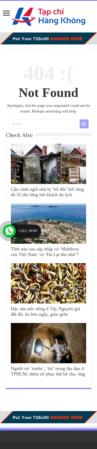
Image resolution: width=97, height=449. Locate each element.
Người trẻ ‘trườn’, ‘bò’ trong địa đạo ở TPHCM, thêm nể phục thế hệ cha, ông (48, 371)
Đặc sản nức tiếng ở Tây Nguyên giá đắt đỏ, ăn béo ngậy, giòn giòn (45, 311)
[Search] (84, 124)
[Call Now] (9, 230)
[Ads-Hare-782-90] (48, 38)
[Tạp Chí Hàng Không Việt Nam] (48, 15)
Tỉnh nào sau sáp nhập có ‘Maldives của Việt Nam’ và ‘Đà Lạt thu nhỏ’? (45, 251)
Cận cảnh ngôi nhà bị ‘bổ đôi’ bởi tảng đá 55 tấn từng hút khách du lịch (47, 192)
